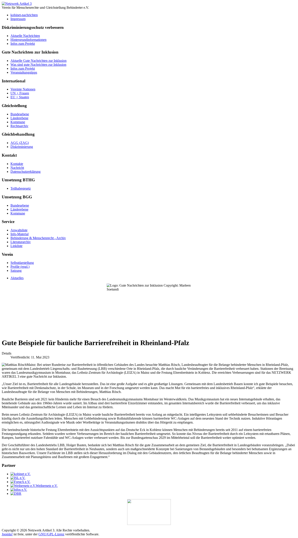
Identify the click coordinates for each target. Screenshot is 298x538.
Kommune (17, 122)
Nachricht (17, 168)
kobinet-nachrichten (24, 15)
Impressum (18, 19)
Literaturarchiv (20, 242)
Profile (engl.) (19, 266)
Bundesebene (19, 114)
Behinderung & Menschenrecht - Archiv (38, 238)
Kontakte (16, 164)
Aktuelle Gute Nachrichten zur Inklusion (38, 60)
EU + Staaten (19, 97)
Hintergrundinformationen (28, 40)
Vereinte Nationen (22, 89)
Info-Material (19, 234)
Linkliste (16, 246)
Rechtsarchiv (19, 126)
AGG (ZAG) (19, 143)
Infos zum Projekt (22, 43)
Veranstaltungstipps (23, 72)
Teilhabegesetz (20, 188)
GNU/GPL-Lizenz (51, 534)
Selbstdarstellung (22, 263)
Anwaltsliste (18, 230)
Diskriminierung (21, 147)
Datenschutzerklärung (25, 171)
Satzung (16, 270)
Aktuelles (17, 278)
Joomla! (7, 534)
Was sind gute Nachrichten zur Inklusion (38, 64)
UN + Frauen (19, 93)
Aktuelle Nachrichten (25, 36)
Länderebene (19, 118)
